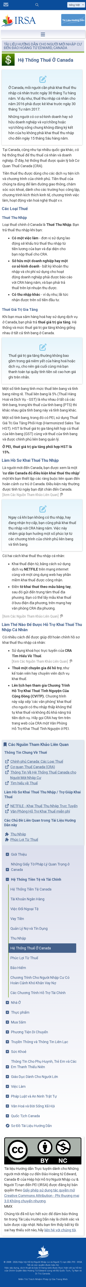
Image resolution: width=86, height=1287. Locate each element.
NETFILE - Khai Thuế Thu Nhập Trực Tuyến (44, 806)
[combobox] (76, 5)
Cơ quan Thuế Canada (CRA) (32, 767)
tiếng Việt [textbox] (74, 4)
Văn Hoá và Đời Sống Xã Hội (33, 1106)
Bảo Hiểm (18, 968)
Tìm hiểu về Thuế (24, 783)
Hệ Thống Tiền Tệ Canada (30, 889)
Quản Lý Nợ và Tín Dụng (29, 928)
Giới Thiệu (19, 854)
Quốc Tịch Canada (25, 1116)
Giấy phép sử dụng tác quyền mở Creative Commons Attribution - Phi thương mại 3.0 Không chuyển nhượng (41, 1195)
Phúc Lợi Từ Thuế (24, 839)
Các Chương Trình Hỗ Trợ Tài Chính (38, 993)
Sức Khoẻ (18, 1052)
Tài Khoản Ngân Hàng (27, 899)
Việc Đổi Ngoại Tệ (24, 909)
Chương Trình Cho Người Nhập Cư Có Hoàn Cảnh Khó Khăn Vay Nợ (39, 980)
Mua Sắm (18, 1022)
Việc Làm (18, 1086)
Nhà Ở (16, 1002)
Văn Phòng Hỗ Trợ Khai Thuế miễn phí (40, 811)
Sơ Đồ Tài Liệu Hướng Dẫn (31, 1126)
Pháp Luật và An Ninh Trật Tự (34, 1096)
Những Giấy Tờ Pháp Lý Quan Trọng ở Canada (40, 867)
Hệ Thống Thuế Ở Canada (30, 948)
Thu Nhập (18, 834)
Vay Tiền (17, 919)
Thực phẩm (20, 1012)
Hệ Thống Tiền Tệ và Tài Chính (36, 879)
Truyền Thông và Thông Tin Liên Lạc (39, 1042)
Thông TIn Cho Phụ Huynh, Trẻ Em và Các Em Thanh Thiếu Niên (44, 1064)
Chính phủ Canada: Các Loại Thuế (36, 761)
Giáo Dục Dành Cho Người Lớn (34, 1077)
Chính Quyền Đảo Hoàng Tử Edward (27, 1270)
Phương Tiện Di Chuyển (29, 1032)
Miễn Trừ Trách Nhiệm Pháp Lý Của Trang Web (43, 1279)
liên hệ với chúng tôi (60, 1230)
